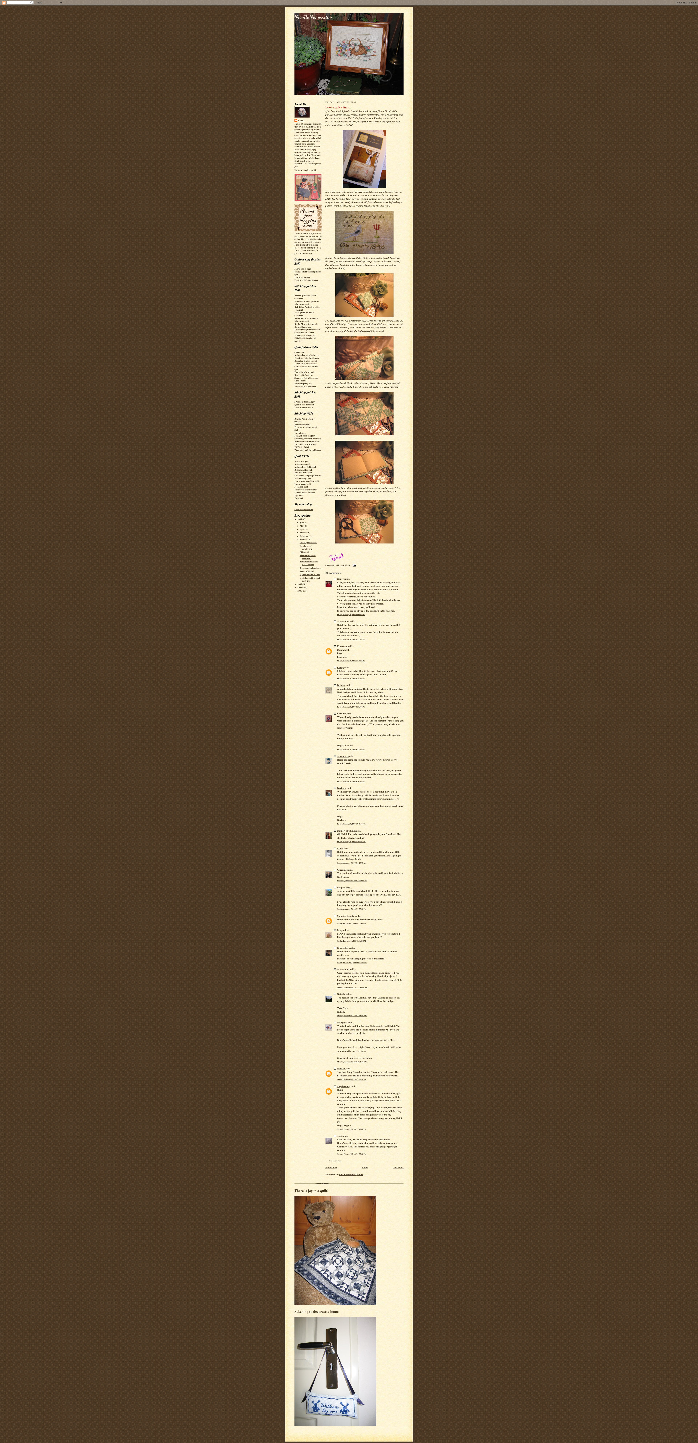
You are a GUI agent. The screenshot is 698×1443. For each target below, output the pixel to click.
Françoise (342, 646)
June (302, 522)
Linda (340, 848)
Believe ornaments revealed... (308, 557)
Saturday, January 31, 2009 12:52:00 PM (352, 880)
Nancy (340, 578)
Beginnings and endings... (311, 568)
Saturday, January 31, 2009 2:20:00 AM (351, 863)
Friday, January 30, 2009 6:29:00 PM (351, 678)
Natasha (341, 994)
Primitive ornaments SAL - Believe (309, 563)
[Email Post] (354, 565)
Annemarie (343, 756)
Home (365, 1167)
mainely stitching (346, 830)
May (302, 525)
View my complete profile (305, 170)
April (302, 529)
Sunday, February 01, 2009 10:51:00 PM (352, 962)
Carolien (341, 713)
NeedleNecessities (313, 17)
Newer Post (331, 1167)
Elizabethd (342, 947)
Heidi (301, 120)
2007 (300, 587)
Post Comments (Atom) (351, 1174)
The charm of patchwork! (306, 547)
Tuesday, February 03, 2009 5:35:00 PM (351, 1154)
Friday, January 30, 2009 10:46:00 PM (351, 823)
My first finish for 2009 (310, 574)
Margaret (342, 1022)
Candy (340, 667)
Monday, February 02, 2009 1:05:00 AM (352, 1015)
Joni (339, 1135)
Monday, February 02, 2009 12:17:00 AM (352, 987)
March (303, 532)
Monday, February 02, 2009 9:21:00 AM (352, 1061)
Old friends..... (306, 552)
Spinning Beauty (345, 915)
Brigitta (341, 887)
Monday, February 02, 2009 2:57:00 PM (351, 1079)
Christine (342, 869)
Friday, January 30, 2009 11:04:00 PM (351, 841)
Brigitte (341, 685)
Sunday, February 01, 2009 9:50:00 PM (351, 941)
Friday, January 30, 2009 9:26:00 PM (351, 781)
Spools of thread (307, 571)
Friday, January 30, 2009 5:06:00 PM (351, 614)
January (304, 539)
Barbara (341, 788)
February (304, 536)
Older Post (398, 1167)
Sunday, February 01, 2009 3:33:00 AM (351, 923)
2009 (300, 519)
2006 (300, 590)
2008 (300, 584)
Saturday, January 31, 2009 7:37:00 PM (351, 909)
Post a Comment (335, 1160)
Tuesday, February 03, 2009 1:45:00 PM (351, 1129)
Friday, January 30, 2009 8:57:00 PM (351, 749)
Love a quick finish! (308, 542)
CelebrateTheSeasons (303, 509)
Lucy (339, 930)
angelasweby (343, 1086)
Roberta (341, 1068)
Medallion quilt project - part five (310, 579)
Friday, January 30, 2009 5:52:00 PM (351, 639)
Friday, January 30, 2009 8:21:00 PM (351, 707)
